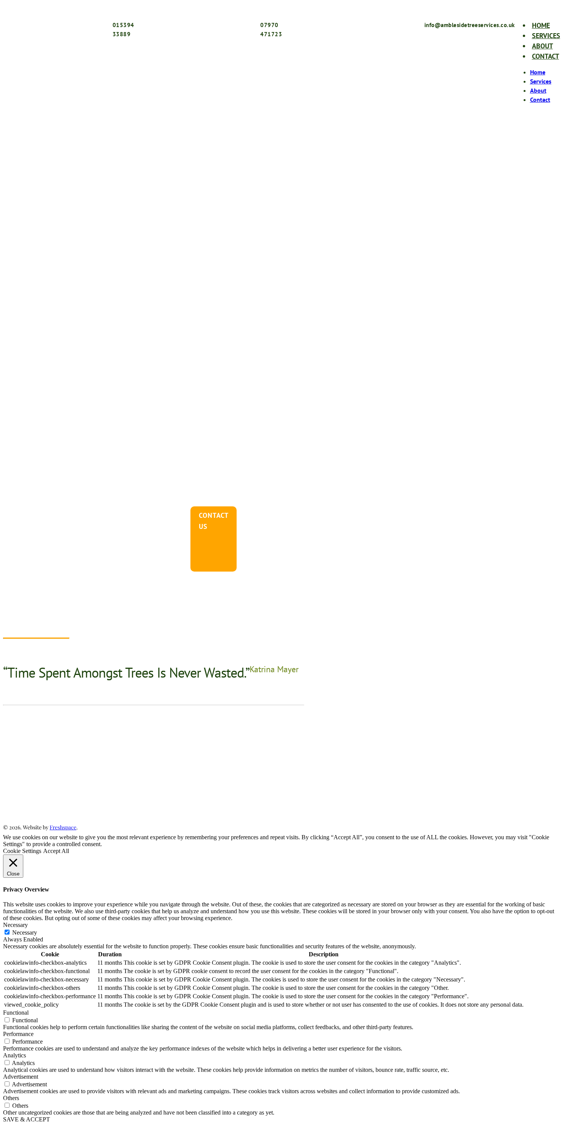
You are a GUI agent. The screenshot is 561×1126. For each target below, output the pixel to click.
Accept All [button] (56, 851)
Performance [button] (18, 1034)
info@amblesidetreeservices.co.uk (90, 800)
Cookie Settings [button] (22, 851)
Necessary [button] (15, 925)
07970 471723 (75, 777)
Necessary (24, 932)
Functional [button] (16, 1012)
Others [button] (11, 1098)
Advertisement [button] (20, 1076)
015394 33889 (71, 765)
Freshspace (63, 827)
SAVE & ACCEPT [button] (26, 1119)
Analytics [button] (14, 1055)
